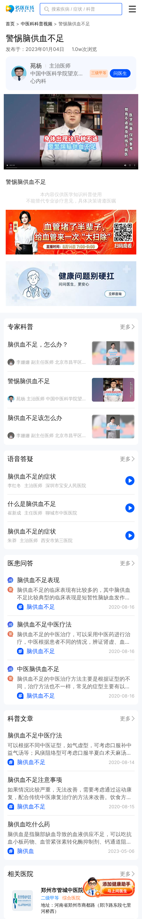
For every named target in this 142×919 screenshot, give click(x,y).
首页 (10, 23)
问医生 (120, 73)
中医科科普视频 (36, 23)
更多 (125, 327)
